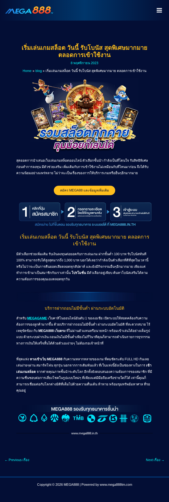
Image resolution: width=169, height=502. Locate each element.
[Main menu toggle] (159, 10)
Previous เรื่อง (17, 459)
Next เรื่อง (155, 459)
